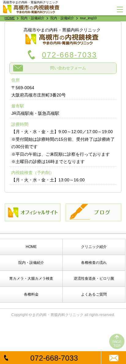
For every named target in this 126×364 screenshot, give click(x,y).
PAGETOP (117, 344)
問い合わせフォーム (68, 68)
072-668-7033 (54, 358)
